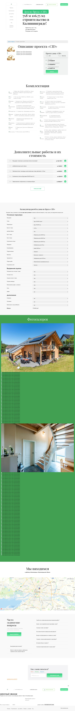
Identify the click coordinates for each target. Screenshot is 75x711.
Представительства (64, 708)
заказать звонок (64, 4)
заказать (52, 71)
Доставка (11, 19)
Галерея (11, 16)
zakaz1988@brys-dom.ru (28, 4)
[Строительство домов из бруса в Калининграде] (11, 4)
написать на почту (12, 679)
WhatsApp (37, 671)
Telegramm (42, 671)
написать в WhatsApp (52, 4)
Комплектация (11, 10)
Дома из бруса (11, 41)
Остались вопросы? (11, 26)
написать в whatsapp (49, 689)
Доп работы (11, 13)
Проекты (11, 7)
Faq (11, 22)
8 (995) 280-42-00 (39, 4)
